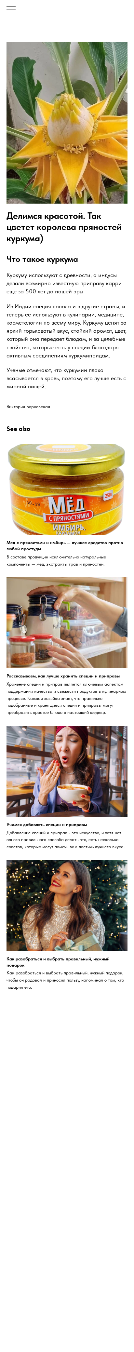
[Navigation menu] (11, 10)
